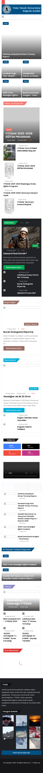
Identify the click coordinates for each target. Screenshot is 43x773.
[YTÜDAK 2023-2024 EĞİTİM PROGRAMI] (9, 170)
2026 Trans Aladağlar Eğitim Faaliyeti (10, 95)
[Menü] (3, 16)
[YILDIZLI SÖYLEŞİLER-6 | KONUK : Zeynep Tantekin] (23, 628)
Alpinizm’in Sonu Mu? (26, 293)
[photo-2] (35, 743)
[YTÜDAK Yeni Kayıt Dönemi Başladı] (9, 206)
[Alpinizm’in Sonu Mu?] (4, 290)
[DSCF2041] (21, 743)
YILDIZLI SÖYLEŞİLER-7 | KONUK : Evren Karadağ (9, 637)
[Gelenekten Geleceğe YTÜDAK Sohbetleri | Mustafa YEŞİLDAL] (21, 601)
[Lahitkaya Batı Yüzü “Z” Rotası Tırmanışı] (23, 613)
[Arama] (40, 16)
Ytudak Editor (11, 140)
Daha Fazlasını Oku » (14, 267)
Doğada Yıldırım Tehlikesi (24, 428)
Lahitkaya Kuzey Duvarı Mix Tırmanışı (27, 276)
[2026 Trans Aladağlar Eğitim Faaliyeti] (11, 88)
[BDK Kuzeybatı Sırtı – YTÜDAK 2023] (4, 613)
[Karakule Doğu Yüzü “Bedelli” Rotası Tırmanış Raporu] (11, 68)
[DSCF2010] (21, 721)
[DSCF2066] (35, 721)
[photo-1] (8, 721)
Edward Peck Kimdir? (15, 253)
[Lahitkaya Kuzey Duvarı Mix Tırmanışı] (4, 272)
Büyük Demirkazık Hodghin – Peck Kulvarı (31, 95)
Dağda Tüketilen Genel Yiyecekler (27, 419)
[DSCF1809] (8, 732)
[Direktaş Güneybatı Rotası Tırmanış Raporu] (21, 40)
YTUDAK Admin (10, 393)
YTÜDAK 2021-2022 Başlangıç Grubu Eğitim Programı (19, 185)
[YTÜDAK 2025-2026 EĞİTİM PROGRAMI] (21, 125)
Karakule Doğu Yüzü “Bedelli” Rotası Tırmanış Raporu (10, 77)
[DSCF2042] (21, 732)
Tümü (22, 222)
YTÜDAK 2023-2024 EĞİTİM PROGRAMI (26, 167)
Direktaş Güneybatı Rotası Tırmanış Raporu (19, 55)
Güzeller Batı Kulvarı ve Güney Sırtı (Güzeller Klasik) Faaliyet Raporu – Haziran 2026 (28, 517)
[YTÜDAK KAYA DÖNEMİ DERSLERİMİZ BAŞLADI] (9, 152)
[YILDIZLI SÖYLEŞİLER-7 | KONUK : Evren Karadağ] (4, 628)
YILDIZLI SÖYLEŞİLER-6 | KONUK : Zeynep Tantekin (29, 637)
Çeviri (27, 222)
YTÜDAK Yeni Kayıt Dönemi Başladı (25, 203)
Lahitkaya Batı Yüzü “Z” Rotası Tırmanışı (29, 621)
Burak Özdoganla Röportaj (25, 285)
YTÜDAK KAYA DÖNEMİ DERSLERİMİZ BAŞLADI (27, 149)
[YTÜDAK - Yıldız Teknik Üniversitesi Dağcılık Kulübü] (21, 9)
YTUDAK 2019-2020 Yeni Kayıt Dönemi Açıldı (20, 194)
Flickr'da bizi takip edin (21, 753)
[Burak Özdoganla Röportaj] (4, 281)
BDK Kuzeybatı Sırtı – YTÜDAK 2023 (12, 620)
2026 (5, 23)
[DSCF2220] (35, 732)
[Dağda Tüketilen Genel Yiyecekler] (4, 415)
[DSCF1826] (8, 739)
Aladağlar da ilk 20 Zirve (17, 396)
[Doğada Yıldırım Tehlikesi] (4, 424)
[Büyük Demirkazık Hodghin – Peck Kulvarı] (31, 88)
